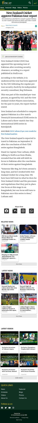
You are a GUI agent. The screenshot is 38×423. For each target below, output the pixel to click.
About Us (4, 398)
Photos (25, 7)
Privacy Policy (25, 417)
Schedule (4, 392)
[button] (12, 56)
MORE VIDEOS (19, 378)
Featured (8, 7)
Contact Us (23, 398)
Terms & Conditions (14, 417)
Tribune (22, 413)
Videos (19, 7)
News (2, 7)
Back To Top (19, 419)
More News (19, 264)
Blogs (14, 7)
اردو (35, 3)
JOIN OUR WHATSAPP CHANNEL (14, 56)
